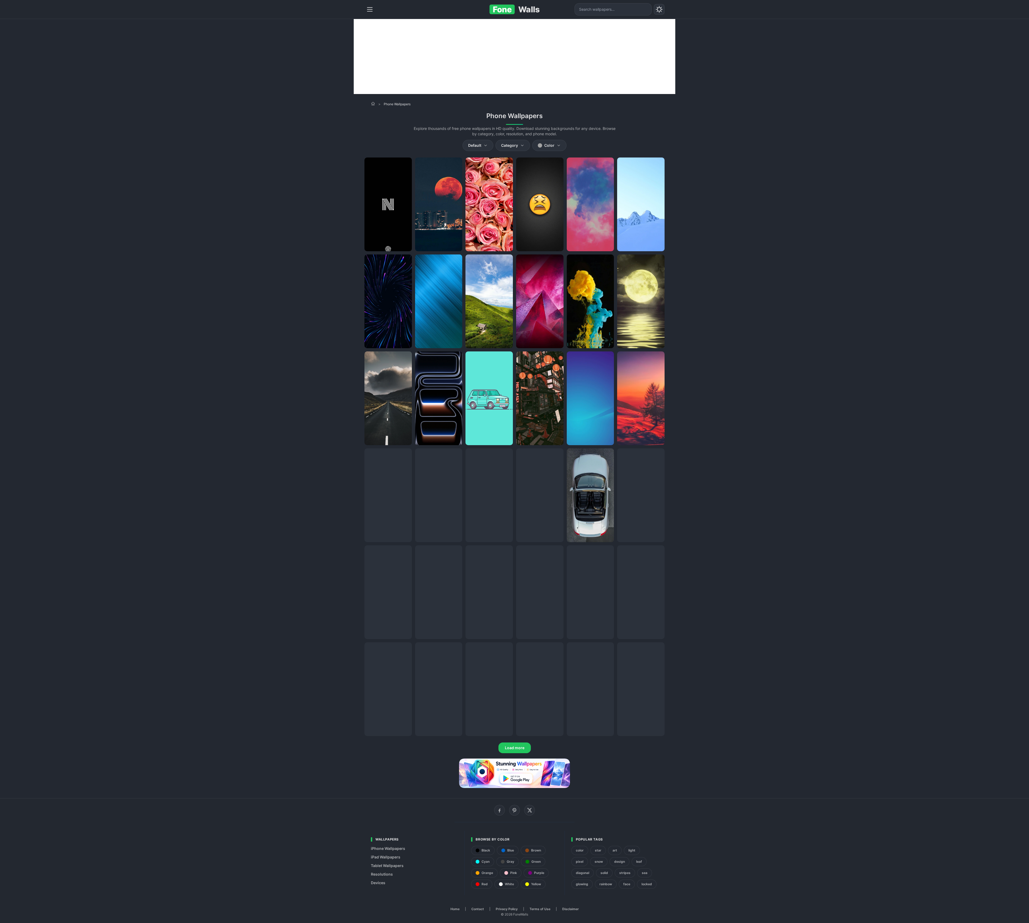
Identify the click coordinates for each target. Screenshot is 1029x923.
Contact (477, 909)
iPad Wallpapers (385, 857)
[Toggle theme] (659, 9)
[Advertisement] (514, 56)
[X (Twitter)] (529, 810)
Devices (378, 882)
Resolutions (382, 874)
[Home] (373, 104)
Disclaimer (570, 909)
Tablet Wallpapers (387, 865)
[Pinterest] (514, 810)
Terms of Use (540, 909)
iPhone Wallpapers (388, 848)
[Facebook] (499, 810)
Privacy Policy (507, 909)
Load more (514, 747)
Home (455, 909)
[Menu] (369, 9)
